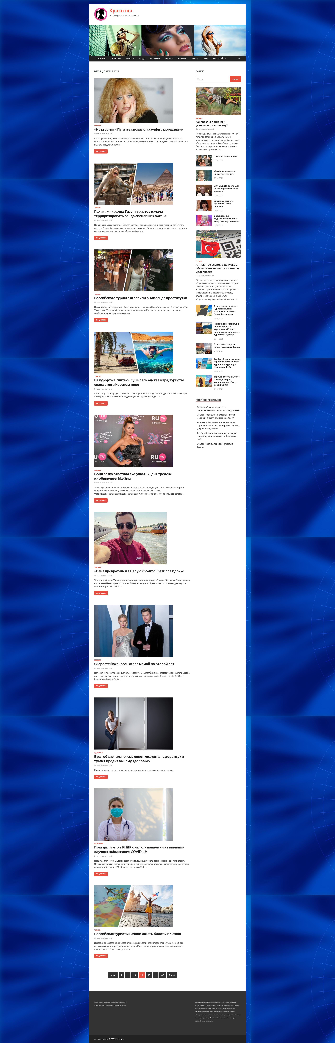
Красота (130, 58)
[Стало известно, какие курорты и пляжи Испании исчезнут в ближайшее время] (204, 315)
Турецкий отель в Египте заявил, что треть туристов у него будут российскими (227, 380)
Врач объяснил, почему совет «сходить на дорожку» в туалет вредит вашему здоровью (139, 758)
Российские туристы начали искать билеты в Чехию (137, 934)
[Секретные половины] (204, 165)
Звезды (169, 58)
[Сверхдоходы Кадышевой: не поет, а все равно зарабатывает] (204, 225)
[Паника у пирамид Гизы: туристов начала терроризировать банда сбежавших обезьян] (142, 185)
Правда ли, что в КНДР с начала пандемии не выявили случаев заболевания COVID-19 (139, 849)
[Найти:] (218, 79)
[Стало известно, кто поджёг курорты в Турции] (204, 353)
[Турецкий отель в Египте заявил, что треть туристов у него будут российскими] (204, 386)
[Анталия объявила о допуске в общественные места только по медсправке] (218, 258)
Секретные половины (225, 156)
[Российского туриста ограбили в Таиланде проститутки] (142, 271)
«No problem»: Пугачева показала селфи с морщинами (138, 129)
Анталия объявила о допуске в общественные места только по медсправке (217, 268)
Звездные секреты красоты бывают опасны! (224, 204)
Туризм (194, 58)
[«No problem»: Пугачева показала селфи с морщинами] (142, 101)
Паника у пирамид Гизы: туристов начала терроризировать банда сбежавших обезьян (131, 213)
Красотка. (121, 10)
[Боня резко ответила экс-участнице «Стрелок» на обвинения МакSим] (142, 442)
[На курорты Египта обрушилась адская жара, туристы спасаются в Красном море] (142, 354)
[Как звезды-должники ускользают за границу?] (218, 116)
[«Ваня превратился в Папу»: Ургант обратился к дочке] (142, 539)
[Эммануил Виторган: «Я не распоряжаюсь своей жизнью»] (204, 195)
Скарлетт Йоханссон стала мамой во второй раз (134, 664)
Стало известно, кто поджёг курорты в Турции (227, 345)
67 (162, 975)
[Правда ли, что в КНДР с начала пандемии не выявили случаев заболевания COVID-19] (142, 815)
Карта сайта (219, 58)
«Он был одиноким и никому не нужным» (224, 172)
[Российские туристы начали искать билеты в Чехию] (142, 907)
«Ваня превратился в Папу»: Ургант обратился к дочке (139, 571)
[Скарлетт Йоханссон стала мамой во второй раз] (142, 632)
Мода (142, 58)
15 (149, 975)
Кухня (205, 58)
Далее (172, 975)
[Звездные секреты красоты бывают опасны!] (204, 210)
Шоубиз (182, 58)
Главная (100, 58)
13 (134, 975)
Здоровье (155, 58)
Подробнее (101, 151)
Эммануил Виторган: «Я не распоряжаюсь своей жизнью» (226, 189)
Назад (113, 975)
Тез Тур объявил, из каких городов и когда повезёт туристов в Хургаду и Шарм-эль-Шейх (227, 363)
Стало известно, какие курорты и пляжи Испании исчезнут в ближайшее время (225, 310)
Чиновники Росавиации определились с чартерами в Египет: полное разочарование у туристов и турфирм (227, 329)
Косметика (115, 58)
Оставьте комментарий (103, 134)
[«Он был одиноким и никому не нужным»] (204, 180)
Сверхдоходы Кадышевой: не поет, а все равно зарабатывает (227, 219)
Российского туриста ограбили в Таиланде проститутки (140, 298)
